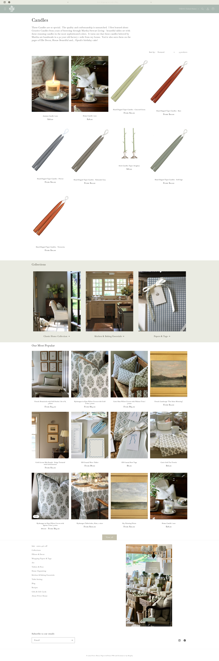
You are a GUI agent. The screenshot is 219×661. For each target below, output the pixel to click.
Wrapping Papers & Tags (42, 558)
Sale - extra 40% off (39, 546)
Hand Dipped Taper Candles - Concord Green (129, 110)
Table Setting (37, 579)
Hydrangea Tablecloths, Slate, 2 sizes (90, 523)
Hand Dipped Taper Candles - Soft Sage (169, 180)
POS (113, 655)
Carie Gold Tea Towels (169, 462)
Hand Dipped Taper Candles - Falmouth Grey (90, 180)
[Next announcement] (151, 2)
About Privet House (39, 596)
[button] (5, 8)
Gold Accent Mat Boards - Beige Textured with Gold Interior (50, 463)
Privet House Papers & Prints (101, 655)
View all (109, 537)
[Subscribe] (72, 640)
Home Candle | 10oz (90, 116)
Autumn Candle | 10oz (50, 116)
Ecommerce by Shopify (125, 655)
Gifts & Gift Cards (39, 592)
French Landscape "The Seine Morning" (169, 401)
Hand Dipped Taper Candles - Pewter (50, 179)
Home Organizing (39, 571)
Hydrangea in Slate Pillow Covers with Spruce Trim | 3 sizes (50, 524)
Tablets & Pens (38, 567)
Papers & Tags (161, 336)
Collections (36, 550)
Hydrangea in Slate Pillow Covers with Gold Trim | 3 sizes (89, 402)
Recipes (35, 587)
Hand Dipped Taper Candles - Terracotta (50, 247)
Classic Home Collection (55, 336)
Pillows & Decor (38, 554)
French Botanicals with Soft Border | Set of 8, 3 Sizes (50, 402)
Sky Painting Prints (129, 523)
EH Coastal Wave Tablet (89, 462)
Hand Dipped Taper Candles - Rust (168, 111)
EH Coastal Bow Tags (129, 462)
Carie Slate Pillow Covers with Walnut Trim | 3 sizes (129, 402)
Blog (33, 583)
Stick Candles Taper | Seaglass (129, 166)
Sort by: (152, 52)
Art (33, 563)
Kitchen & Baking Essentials (108, 336)
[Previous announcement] (67, 2)
